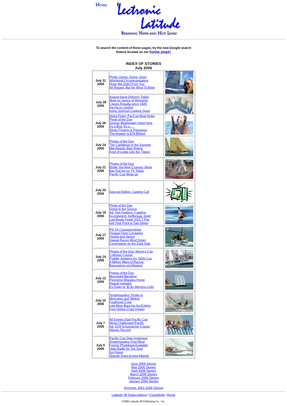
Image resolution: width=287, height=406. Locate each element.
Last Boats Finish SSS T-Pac (129, 219)
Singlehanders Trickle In (126, 295)
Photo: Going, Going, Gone (128, 77)
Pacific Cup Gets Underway (128, 338)
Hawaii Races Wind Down (127, 240)
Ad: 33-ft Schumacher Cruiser (129, 326)
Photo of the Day (120, 119)
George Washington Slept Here (130, 123)
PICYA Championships (125, 229)
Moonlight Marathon (123, 276)
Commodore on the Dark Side (130, 243)
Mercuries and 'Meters (124, 298)
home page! (160, 52)
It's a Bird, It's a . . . (122, 126)
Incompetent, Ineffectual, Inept (130, 216)
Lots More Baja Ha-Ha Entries (130, 305)
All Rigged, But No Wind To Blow (132, 87)
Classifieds (157, 395)
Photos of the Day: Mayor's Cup (131, 251)
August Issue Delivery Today (129, 97)
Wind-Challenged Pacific (126, 323)
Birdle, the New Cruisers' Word (130, 167)
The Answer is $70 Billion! (127, 133)
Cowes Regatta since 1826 (128, 104)
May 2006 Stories (143, 367)
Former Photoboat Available (128, 345)
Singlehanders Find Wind (127, 341)
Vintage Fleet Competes (126, 233)
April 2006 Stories (143, 370)
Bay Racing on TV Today (126, 170)
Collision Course (121, 255)
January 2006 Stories (143, 381)
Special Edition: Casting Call (129, 192)
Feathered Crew (120, 302)
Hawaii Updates (120, 283)
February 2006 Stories (143, 377)
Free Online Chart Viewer (127, 309)
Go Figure (116, 352)
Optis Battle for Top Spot (126, 348)
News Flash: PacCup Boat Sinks (132, 116)
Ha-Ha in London (121, 107)
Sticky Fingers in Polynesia (128, 130)
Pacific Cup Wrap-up (123, 174)
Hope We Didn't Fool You (126, 84)
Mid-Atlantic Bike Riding (126, 148)
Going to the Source (123, 209)
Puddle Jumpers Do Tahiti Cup (130, 258)
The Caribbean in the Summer (130, 145)
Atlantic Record (120, 330)
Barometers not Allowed (125, 265)
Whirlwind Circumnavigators (128, 80)
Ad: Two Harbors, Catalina (127, 212)
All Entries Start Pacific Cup (128, 319)
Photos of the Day (121, 141)
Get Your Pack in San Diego (128, 223)
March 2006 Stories (143, 374)
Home (171, 395)
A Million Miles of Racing (126, 262)
